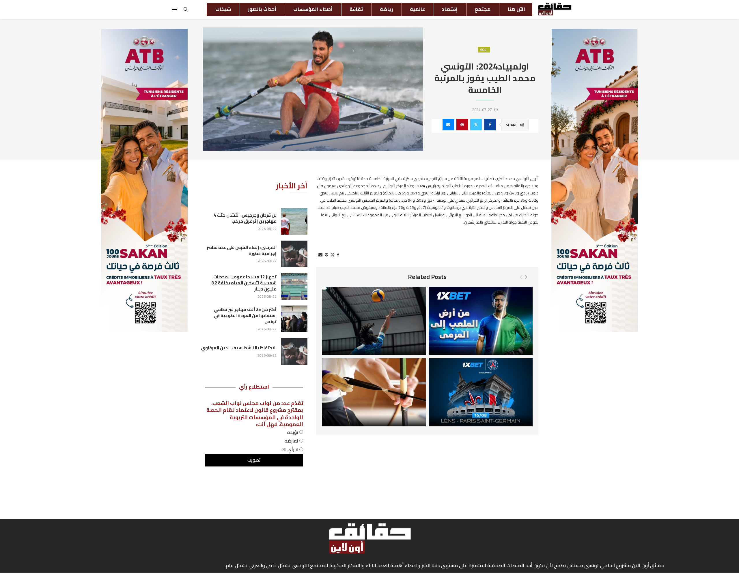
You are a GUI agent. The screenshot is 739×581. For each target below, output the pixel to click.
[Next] (526, 277)
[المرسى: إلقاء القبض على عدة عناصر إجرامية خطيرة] (294, 254)
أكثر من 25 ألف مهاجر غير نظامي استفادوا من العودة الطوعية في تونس (245, 315)
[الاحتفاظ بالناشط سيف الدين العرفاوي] (294, 351)
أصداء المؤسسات (313, 9)
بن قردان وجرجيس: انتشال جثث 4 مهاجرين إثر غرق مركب (245, 218)
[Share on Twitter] (476, 124)
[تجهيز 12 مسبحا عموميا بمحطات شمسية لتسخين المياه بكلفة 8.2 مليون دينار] (294, 286)
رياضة (386, 9)
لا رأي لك (290, 449)
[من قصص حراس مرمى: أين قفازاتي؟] (481, 321)
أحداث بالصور (262, 9)
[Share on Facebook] (490, 124)
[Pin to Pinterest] (462, 124)
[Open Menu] (174, 9)
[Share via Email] (448, 124)
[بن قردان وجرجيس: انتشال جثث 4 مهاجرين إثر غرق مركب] (294, 221)
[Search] (186, 11)
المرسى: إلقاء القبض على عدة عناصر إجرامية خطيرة (242, 250)
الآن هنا (516, 9)
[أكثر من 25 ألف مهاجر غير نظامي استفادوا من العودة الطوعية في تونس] (294, 319)
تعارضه (292, 440)
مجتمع (482, 9)
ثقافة (356, 9)
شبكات (223, 9)
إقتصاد (450, 9)
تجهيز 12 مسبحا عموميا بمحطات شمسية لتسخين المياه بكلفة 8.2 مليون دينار (244, 283)
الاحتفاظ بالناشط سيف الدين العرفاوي (239, 348)
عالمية (417, 9)
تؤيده (293, 432)
